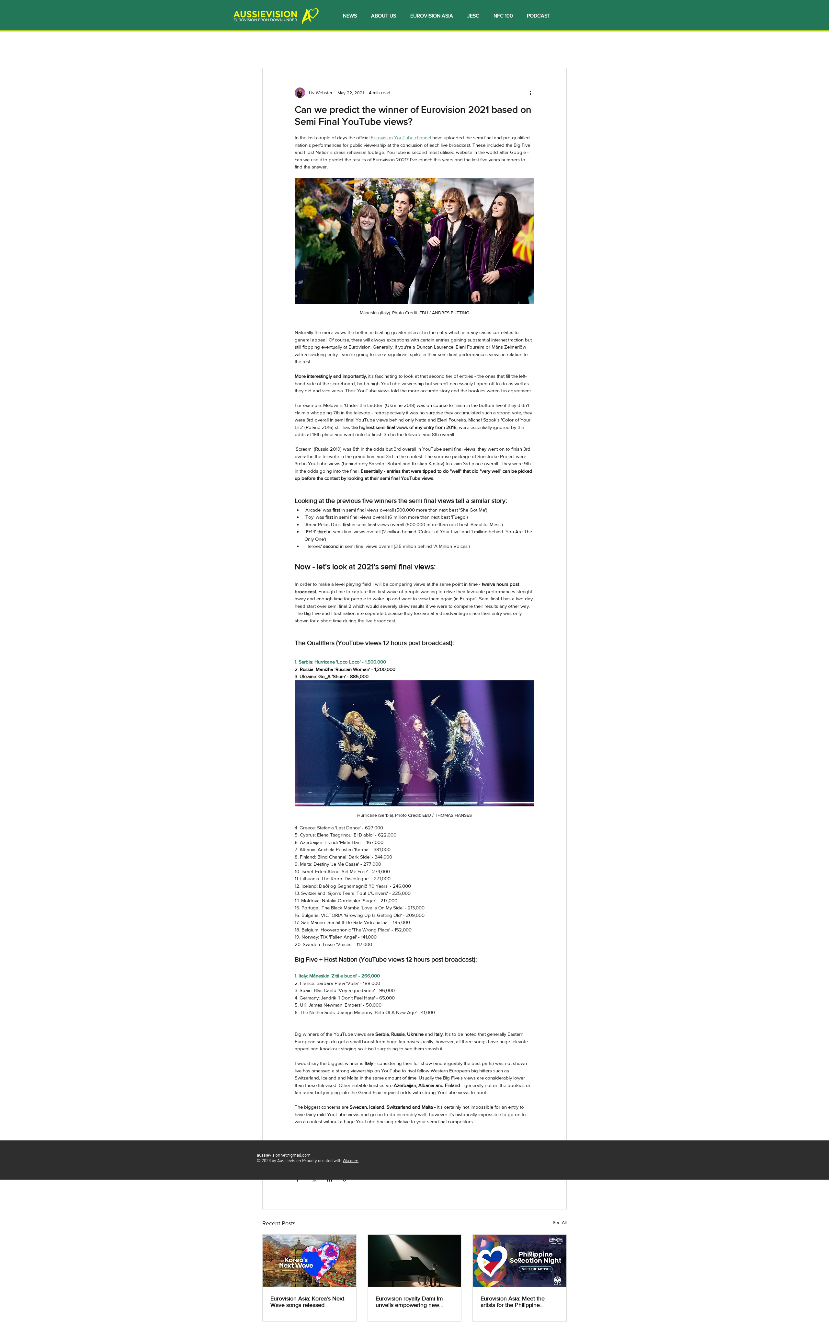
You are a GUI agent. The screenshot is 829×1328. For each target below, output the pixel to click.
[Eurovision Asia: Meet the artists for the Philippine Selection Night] (519, 1261)
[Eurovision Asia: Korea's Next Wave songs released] (309, 1261)
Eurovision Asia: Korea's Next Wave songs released (307, 1301)
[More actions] (530, 93)
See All (560, 1222)
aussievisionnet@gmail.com (284, 1155)
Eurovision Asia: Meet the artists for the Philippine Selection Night (513, 1301)
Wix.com (350, 1161)
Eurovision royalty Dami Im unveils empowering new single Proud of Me (409, 1301)
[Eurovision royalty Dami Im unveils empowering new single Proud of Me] (414, 1261)
